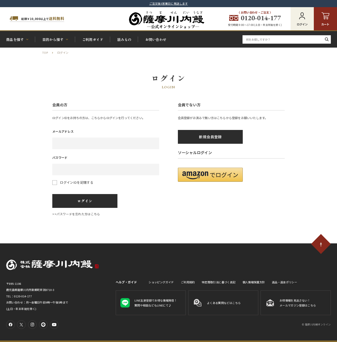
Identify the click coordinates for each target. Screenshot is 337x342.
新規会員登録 (210, 136)
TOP (45, 52)
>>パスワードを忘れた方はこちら (76, 214)
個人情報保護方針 (254, 282)
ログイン (302, 24)
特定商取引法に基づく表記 (218, 282)
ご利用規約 (188, 282)
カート (325, 24)
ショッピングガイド (161, 282)
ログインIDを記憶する (76, 182)
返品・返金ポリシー (284, 282)
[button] (210, 175)
